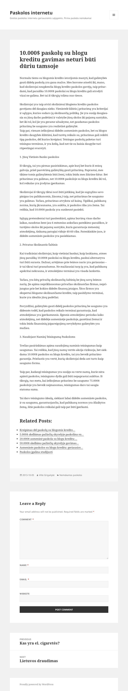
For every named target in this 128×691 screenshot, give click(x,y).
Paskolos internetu (31, 13)
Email (24, 579)
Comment (27, 519)
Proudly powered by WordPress (36, 684)
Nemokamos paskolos (70, 475)
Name (24, 565)
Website (25, 593)
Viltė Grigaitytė (46, 475)
